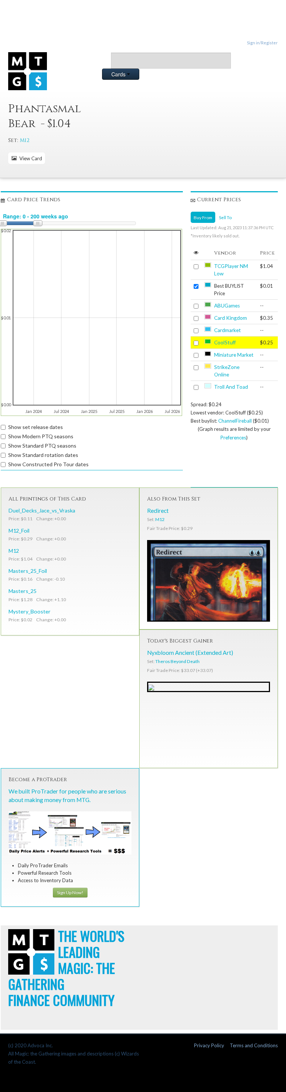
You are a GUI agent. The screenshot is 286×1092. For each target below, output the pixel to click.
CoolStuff (225, 342)
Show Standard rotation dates (43, 455)
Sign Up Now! (70, 892)
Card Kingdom (230, 318)
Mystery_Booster (30, 611)
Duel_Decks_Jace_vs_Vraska (42, 510)
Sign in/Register (262, 42)
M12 (24, 140)
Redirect (158, 510)
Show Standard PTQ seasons (42, 445)
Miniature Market (234, 355)
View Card (29, 158)
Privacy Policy (209, 1045)
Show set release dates (35, 427)
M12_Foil (19, 530)
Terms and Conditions (254, 1045)
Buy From (203, 217)
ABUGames (227, 306)
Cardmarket (227, 330)
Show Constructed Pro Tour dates (48, 464)
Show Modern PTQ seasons (40, 436)
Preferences (233, 438)
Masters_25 (22, 591)
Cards (119, 74)
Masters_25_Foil (28, 571)
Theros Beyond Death (177, 661)
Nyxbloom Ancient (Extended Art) (190, 652)
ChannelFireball (235, 421)
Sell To (225, 217)
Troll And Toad (231, 387)
